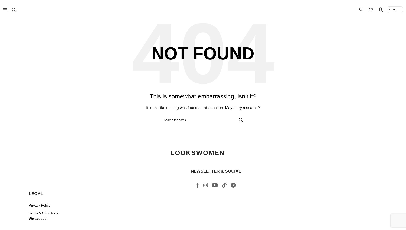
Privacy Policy (39, 205)
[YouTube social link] (215, 185)
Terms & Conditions (43, 213)
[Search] (14, 9)
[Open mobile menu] (5, 9)
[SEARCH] (241, 120)
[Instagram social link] (205, 185)
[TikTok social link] (224, 185)
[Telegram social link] (233, 185)
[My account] (380, 9)
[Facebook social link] (197, 185)
